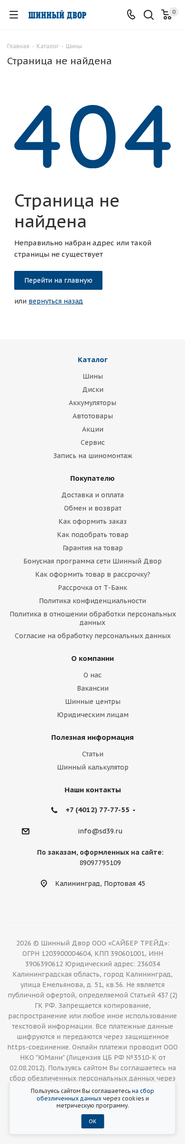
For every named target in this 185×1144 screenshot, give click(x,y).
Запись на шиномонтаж (92, 455)
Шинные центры (92, 701)
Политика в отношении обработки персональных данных (92, 618)
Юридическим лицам (93, 715)
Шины (93, 376)
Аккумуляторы (92, 403)
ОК (92, 1121)
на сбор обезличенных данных (96, 1094)
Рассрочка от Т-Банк (92, 587)
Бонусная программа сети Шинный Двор (92, 561)
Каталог (93, 359)
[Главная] (57, 14)
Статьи (92, 754)
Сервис (93, 442)
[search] (149, 16)
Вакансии (93, 688)
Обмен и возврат (92, 508)
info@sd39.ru (100, 831)
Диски (92, 389)
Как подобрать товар (93, 534)
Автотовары (93, 416)
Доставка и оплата (92, 495)
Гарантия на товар (93, 548)
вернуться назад (55, 301)
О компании (92, 658)
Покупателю (92, 478)
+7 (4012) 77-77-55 (97, 809)
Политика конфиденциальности (92, 601)
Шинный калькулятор (93, 767)
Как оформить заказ (92, 521)
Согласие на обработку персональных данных (93, 636)
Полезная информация (92, 737)
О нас (92, 675)
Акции (92, 429)
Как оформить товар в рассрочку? (92, 574)
